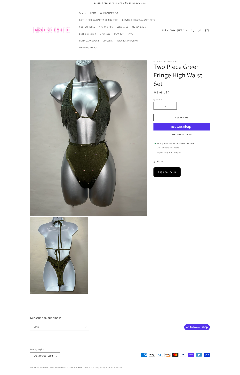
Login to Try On (167, 172)
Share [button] (160, 161)
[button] (192, 30)
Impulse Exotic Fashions (47, 367)
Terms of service (115, 367)
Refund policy (84, 367)
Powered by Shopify (66, 367)
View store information (169, 152)
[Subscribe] (85, 327)
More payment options (182, 134)
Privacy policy (99, 367)
